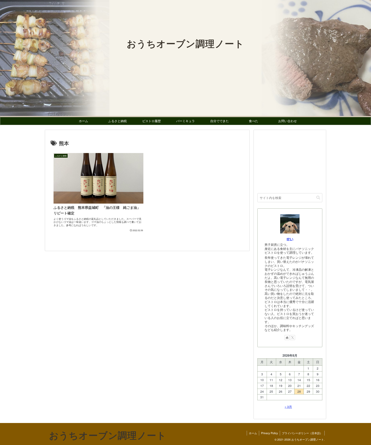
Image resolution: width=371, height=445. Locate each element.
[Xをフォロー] (292, 337)
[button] (318, 197)
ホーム (253, 433)
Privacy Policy (269, 433)
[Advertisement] (289, 161)
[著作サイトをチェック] (287, 337)
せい (289, 238)
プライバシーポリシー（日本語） (302, 433)
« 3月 (288, 406)
